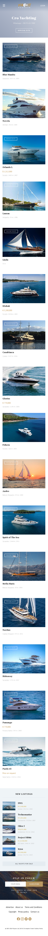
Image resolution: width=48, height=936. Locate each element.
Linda (5, 259)
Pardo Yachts (6, 777)
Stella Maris (8, 583)
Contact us (35, 912)
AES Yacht (21, 843)
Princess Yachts (7, 731)
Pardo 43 (7, 768)
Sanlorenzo (21, 832)
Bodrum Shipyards (8, 495)
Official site (24, 30)
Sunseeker (6, 407)
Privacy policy (23, 912)
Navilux (6, 630)
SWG (20, 803)
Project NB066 (24, 837)
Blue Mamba (9, 74)
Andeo (6, 491)
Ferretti (5, 175)
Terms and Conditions (33, 907)
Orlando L (8, 167)
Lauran (6, 213)
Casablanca (8, 352)
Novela (6, 120)
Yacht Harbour (24, 6)
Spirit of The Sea (11, 537)
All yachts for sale (24, 864)
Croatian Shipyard (8, 634)
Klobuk (6, 306)
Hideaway (7, 676)
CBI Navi (5, 125)
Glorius (6, 398)
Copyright (12, 912)
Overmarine (22, 820)
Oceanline (6, 78)
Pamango (7, 722)
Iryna (20, 849)
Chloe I (21, 826)
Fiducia (6, 444)
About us (19, 907)
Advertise (10, 907)
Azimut (20, 809)
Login (42, 6)
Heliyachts (6, 217)
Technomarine (25, 814)
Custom (5, 356)
